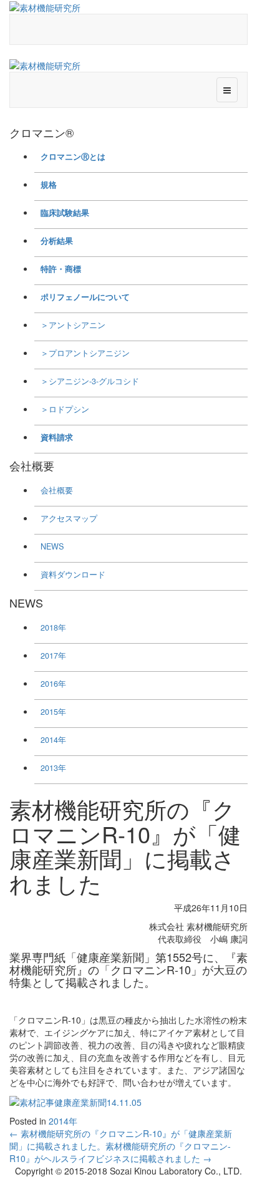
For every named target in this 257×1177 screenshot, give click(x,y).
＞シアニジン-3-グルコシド (90, 381)
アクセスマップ (69, 518)
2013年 (53, 767)
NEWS (52, 546)
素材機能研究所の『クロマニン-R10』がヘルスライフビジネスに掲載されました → (120, 1152)
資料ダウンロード (73, 574)
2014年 (53, 739)
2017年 (53, 655)
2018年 (53, 627)
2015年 (53, 711)
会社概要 (57, 490)
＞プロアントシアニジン (85, 353)
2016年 (53, 683)
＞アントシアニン (73, 325)
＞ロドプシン (65, 409)
